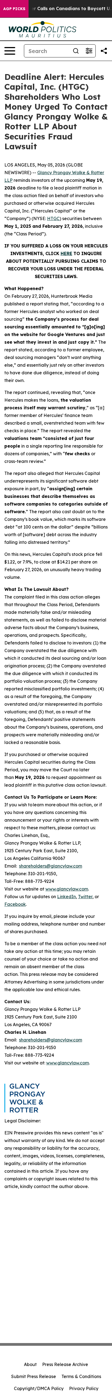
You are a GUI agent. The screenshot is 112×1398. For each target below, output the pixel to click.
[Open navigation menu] (9, 50)
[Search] (75, 51)
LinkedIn (66, 896)
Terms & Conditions (81, 1376)
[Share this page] (104, 50)
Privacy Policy (83, 1388)
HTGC (53, 218)
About (30, 1364)
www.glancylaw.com (66, 889)
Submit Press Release (33, 1376)
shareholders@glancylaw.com (50, 866)
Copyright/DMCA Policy (39, 1388)
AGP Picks (14, 8)
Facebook (15, 904)
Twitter (85, 896)
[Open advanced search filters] (88, 51)
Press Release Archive (65, 1364)
